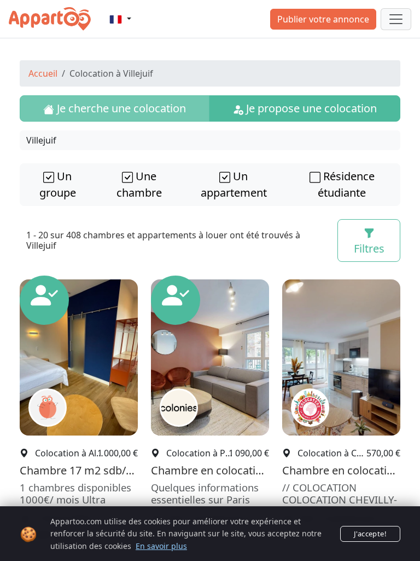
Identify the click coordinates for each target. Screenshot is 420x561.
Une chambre (139, 184)
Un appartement (234, 184)
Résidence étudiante (346, 184)
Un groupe (57, 184)
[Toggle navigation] (396, 19)
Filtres (369, 248)
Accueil (42, 73)
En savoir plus (161, 546)
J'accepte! (370, 534)
